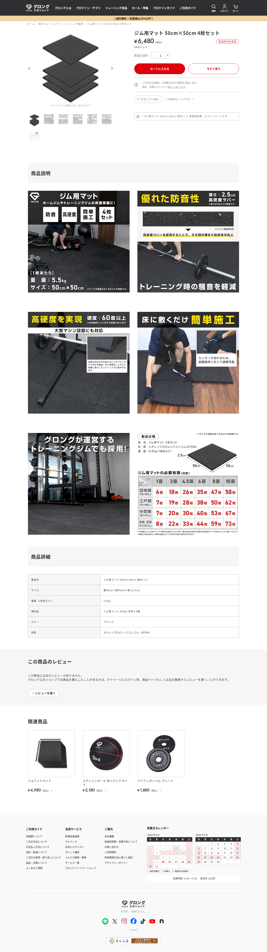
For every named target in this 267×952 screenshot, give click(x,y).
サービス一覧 (72, 862)
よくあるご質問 (34, 868)
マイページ (71, 841)
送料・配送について (36, 852)
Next (112, 68)
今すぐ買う (213, 69)
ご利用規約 (110, 852)
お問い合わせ (112, 847)
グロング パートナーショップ (80, 868)
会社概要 (109, 836)
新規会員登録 (72, 836)
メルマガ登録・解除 (75, 857)
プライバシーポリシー (116, 862)
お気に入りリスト (74, 847)
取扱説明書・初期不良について (121, 841)
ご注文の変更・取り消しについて (43, 857)
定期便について (34, 836)
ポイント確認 (72, 852)
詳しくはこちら (177, 86)
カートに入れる (159, 69)
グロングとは (63, 8)
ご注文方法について (36, 841)
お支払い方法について (37, 847)
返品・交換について (36, 862)
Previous (28, 68)
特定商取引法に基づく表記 (119, 857)
